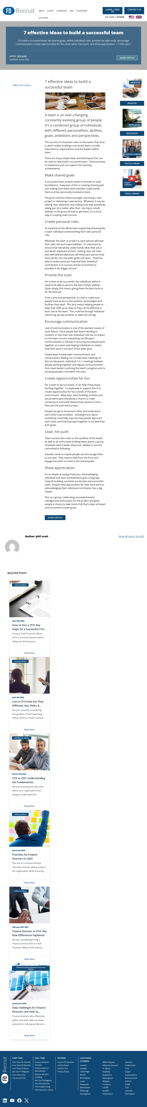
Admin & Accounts (110, 1065)
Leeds (82, 1081)
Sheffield (106, 1071)
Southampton (131, 1075)
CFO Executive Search (44, 1089)
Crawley (83, 1068)
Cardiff (105, 1087)
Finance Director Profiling (42, 1075)
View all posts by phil (131, 536)
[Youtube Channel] (12, 1100)
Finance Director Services (42, 1063)
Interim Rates (63, 1065)
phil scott (22, 56)
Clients (50, 11)
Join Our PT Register (20, 1071)
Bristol (82, 1074)
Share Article (127, 57)
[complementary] (4, 1069)
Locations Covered (85, 1060)
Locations (43, 18)
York (127, 1068)
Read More (29, 653)
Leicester (129, 1090)
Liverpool (106, 1084)
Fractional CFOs (19, 1078)
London (83, 1065)
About (42, 11)
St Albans (106, 1068)
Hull (126, 1087)
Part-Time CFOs (19, 1075)
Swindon (129, 1062)
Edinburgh (84, 1090)
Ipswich (105, 1090)
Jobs (72, 11)
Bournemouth (131, 1078)
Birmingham (85, 1078)
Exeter (127, 1071)
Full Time (40, 1058)
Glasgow (106, 1081)
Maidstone (107, 1075)
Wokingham (107, 1078)
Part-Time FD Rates (20, 1068)
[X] (26, 1100)
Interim (61, 1058)
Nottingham (85, 1094)
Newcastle (84, 1084)
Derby (127, 1084)
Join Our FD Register (43, 1080)
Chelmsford (107, 1094)
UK (139, 17)
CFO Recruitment (42, 1083)
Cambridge (84, 1071)
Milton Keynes (108, 1062)
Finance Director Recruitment (42, 1069)
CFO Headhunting (42, 1086)
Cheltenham (130, 1065)
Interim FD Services (65, 1062)
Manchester (85, 1087)
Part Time (17, 1058)
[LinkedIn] (5, 1100)
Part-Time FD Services (21, 1062)
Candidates (61, 11)
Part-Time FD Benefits (21, 1065)
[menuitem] (41, 10)
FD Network (81, 11)
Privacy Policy (63, 1071)
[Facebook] (19, 1100)
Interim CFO (62, 1068)
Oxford (128, 1081)
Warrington (130, 1094)
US (131, 17)
